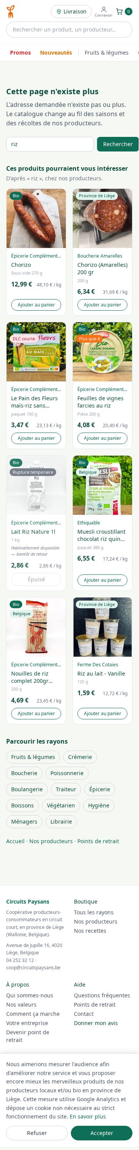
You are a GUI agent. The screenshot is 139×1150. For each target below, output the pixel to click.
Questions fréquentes (102, 995)
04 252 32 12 (20, 960)
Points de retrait (98, 841)
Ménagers (24, 821)
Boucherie (24, 773)
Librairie (61, 821)
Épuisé (36, 579)
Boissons (22, 805)
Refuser (37, 1133)
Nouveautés (56, 52)
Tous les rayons (94, 912)
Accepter (101, 1133)
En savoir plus (88, 1116)
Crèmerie (80, 757)
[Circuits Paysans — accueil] (10, 11)
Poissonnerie (67, 773)
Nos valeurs (21, 1004)
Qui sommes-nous (29, 995)
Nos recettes (90, 930)
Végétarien (61, 805)
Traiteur (66, 789)
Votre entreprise (27, 1023)
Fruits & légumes (107, 52)
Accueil (15, 841)
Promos (20, 52)
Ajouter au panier (36, 304)
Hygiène (98, 805)
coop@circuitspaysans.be (33, 967)
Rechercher (118, 144)
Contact (84, 1013)
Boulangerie (27, 789)
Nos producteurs (51, 841)
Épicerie (99, 789)
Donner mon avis (96, 1023)
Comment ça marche (33, 1013)
